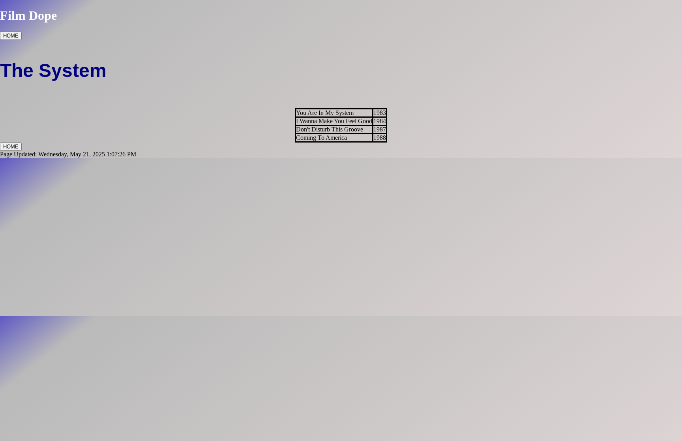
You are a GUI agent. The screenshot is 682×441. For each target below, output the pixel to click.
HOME (11, 36)
